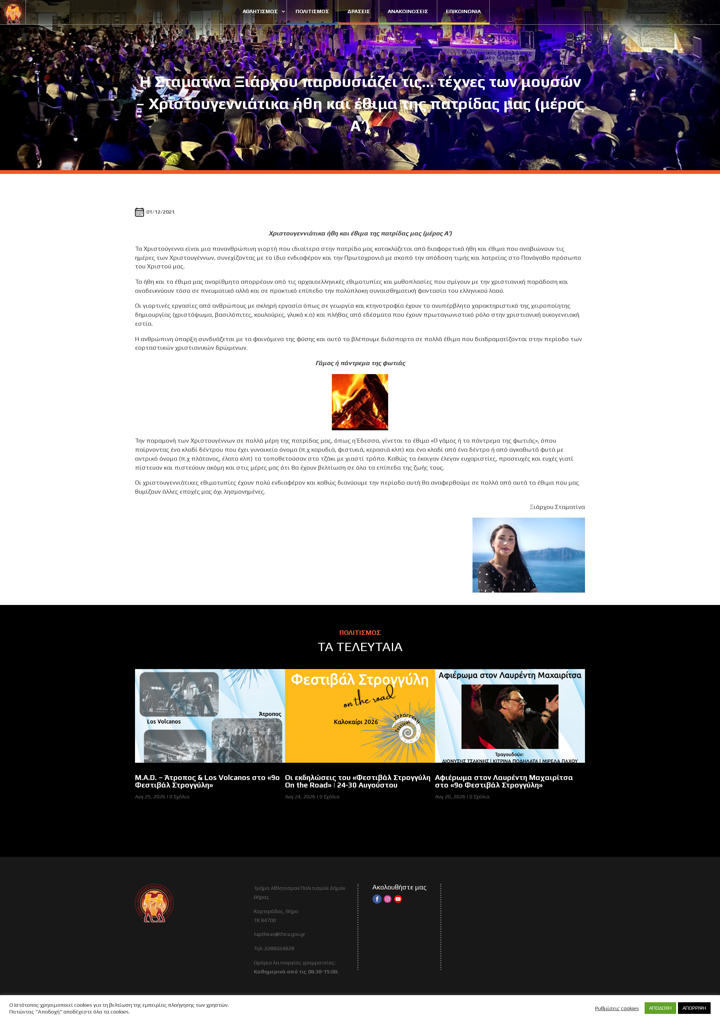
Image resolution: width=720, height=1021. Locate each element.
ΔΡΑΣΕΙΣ (358, 11)
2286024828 (279, 948)
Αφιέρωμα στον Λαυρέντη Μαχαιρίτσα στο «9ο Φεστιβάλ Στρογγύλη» (504, 781)
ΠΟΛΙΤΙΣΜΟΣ (312, 11)
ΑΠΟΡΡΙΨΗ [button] (694, 1008)
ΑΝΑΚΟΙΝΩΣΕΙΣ (408, 11)
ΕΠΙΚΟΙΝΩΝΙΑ (463, 11)
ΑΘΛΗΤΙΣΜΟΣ (260, 11)
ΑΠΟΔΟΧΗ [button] (660, 1008)
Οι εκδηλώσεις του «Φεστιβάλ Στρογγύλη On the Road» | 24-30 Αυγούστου (357, 781)
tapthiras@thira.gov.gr (279, 934)
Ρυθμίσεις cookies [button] (617, 1008)
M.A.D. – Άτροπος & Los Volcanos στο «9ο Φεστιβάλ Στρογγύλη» (207, 781)
